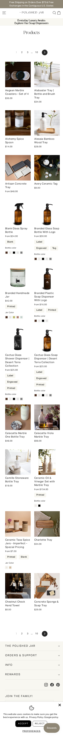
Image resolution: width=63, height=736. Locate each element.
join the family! (19, 696)
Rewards (13, 674)
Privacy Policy (36, 717)
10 (36, 52)
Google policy (51, 717)
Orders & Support (21, 655)
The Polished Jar (20, 646)
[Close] (60, 705)
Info (9, 665)
